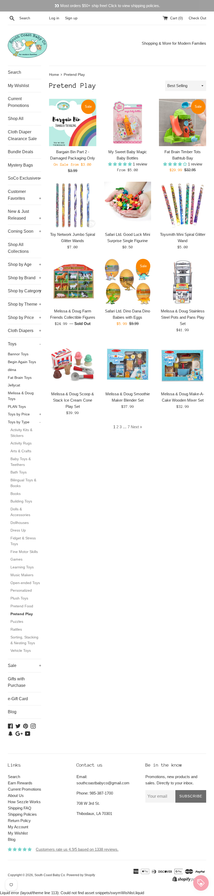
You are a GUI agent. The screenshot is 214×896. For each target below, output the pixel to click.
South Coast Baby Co (49, 875)
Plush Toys (19, 598)
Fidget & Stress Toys (23, 541)
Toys (24, 344)
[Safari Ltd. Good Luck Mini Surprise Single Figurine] (127, 205)
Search (14, 72)
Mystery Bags (20, 165)
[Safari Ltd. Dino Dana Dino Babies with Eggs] (127, 281)
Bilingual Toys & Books (23, 483)
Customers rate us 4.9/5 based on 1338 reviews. (77, 849)
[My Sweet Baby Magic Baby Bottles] (127, 122)
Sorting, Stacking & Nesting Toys (24, 640)
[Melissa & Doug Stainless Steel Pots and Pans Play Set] (182, 281)
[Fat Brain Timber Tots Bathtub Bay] (182, 122)
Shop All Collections (18, 248)
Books (15, 494)
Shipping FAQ (19, 808)
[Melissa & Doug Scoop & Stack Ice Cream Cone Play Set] (72, 364)
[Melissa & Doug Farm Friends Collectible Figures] (72, 281)
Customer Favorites (24, 195)
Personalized (21, 590)
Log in (54, 18)
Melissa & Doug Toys (21, 396)
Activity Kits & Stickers (21, 433)
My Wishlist (18, 85)
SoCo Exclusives (24, 178)
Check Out (197, 18)
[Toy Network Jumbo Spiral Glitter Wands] (72, 205)
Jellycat (14, 385)
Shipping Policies (22, 814)
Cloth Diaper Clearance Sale (22, 135)
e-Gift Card (18, 699)
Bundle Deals (20, 152)
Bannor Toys (18, 354)
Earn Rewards (20, 783)
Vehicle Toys (20, 651)
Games (16, 559)
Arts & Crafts (20, 451)
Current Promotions (18, 102)
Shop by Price (24, 317)
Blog (12, 712)
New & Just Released (24, 214)
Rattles (16, 629)
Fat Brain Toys (20, 378)
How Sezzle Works (24, 802)
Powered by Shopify (81, 875)
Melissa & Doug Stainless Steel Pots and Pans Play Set (183, 317)
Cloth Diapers (24, 330)
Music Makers (21, 575)
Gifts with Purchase (17, 682)
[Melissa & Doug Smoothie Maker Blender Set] (127, 364)
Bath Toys (18, 472)
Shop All (15, 118)
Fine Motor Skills (24, 552)
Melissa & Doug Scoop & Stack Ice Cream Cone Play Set (72, 400)
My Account (18, 827)
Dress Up (18, 530)
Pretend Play (21, 614)
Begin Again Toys (22, 362)
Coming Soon (24, 231)
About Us (16, 795)
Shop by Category (24, 291)
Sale (24, 665)
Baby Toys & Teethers (20, 462)
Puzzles (16, 622)
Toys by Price (24, 414)
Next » (136, 427)
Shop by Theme (24, 304)
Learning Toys (22, 567)
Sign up (71, 18)
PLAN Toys (17, 407)
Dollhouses (19, 523)
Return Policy (19, 820)
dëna (12, 370)
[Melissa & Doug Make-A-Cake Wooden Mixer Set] (182, 364)
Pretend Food (21, 606)
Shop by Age (24, 264)
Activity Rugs (21, 443)
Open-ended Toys (25, 583)
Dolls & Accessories (20, 512)
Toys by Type (24, 422)
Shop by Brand (24, 278)
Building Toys (21, 501)
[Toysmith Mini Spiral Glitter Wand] (182, 205)
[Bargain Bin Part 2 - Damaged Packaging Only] (72, 122)
